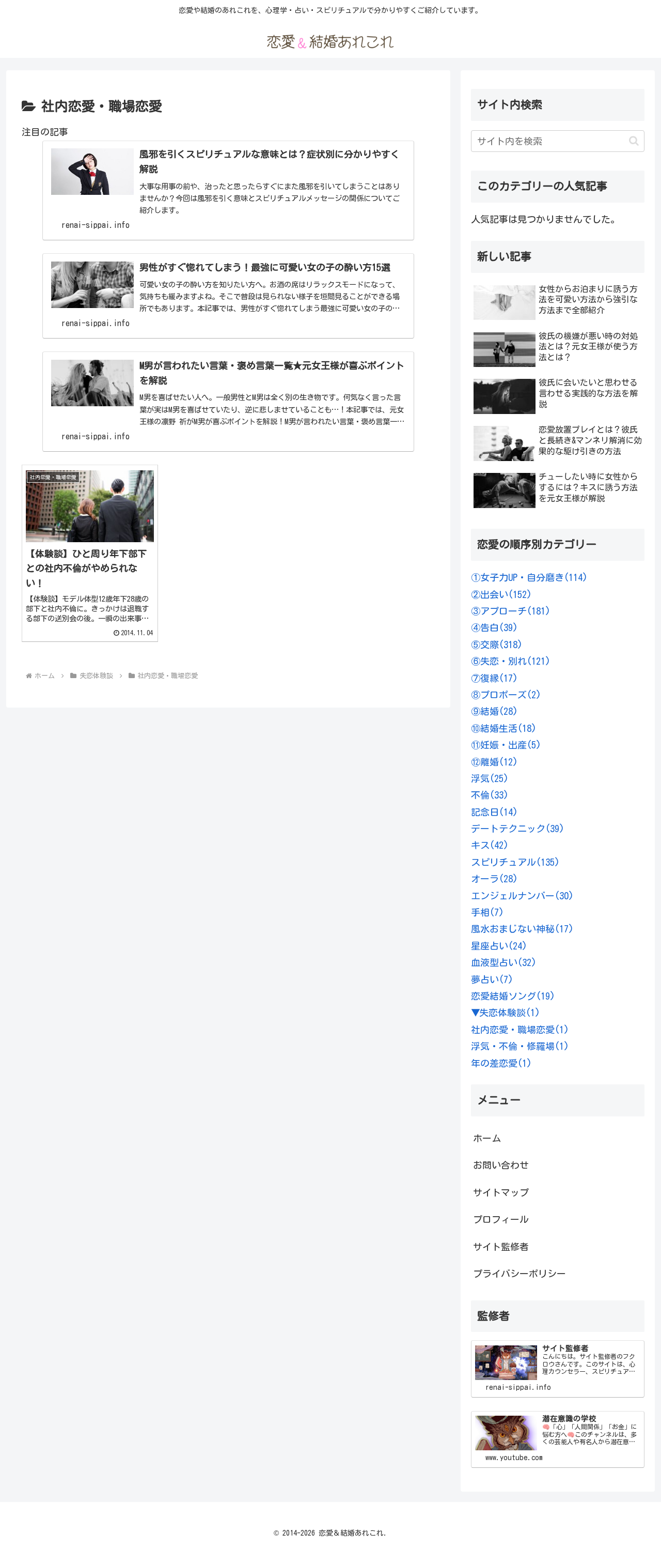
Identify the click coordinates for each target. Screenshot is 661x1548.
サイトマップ (501, 1192)
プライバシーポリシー (519, 1273)
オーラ (494, 878)
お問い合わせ (501, 1165)
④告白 (494, 627)
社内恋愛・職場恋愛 (520, 1029)
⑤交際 (497, 644)
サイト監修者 (501, 1246)
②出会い (501, 594)
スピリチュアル (515, 862)
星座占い (499, 946)
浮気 (490, 778)
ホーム (487, 1138)
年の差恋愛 (501, 1063)
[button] (634, 141)
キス (490, 845)
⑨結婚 (494, 711)
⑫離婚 (494, 762)
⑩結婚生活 (504, 728)
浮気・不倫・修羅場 (520, 1046)
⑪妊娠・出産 (506, 744)
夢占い (492, 979)
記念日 (494, 812)
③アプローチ (510, 611)
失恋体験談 (509, 1012)
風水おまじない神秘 (522, 928)
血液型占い (504, 962)
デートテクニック (517, 828)
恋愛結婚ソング (513, 996)
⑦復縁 (494, 678)
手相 (487, 912)
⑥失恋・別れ (510, 661)
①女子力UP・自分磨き (529, 577)
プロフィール (501, 1219)
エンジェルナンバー (522, 895)
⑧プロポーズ (506, 694)
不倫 (490, 795)
